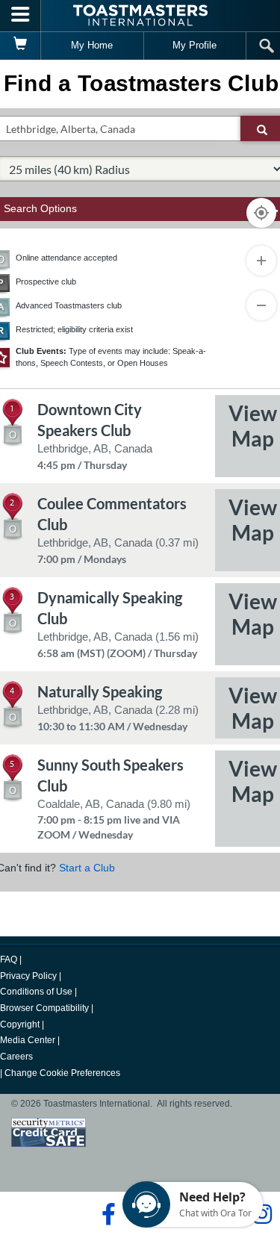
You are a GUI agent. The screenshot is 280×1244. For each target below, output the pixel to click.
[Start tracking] (261, 213)
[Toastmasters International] (140, 15)
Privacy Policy (28, 976)
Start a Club (87, 868)
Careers (16, 1056)
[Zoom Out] (261, 305)
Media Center (27, 1040)
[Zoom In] (261, 261)
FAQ (8, 959)
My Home (92, 45)
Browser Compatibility (44, 1008)
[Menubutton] (20, 15)
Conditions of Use (36, 991)
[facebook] (106, 1214)
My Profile (194, 45)
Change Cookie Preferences (62, 1073)
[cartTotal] (20, 45)
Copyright (20, 1024)
